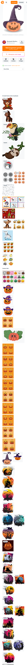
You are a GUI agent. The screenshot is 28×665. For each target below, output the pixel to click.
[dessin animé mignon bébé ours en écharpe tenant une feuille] (7, 104)
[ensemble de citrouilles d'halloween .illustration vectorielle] (8, 247)
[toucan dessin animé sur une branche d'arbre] (13, 132)
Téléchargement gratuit (13, 48)
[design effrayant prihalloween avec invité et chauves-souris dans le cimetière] (19, 520)
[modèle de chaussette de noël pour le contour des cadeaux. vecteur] (8, 190)
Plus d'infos (6, 69)
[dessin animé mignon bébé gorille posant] (8, 116)
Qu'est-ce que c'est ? (16, 65)
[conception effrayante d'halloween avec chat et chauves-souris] (7, 579)
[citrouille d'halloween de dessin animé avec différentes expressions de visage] (19, 177)
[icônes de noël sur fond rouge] (8, 214)
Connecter (21, 2)
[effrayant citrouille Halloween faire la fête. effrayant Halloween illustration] (8, 545)
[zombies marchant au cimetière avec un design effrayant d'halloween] (19, 645)
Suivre (21, 43)
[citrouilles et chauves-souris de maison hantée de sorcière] (7, 645)
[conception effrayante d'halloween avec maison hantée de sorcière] (8, 569)
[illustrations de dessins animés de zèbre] (7, 235)
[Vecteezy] (2, 2)
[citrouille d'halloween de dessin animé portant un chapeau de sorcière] (7, 458)
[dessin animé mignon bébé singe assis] (7, 224)
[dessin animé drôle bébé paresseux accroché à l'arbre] (13, 150)
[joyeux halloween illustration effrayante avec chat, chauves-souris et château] (19, 579)
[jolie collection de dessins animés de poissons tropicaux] (7, 259)
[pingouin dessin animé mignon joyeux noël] (8, 165)
